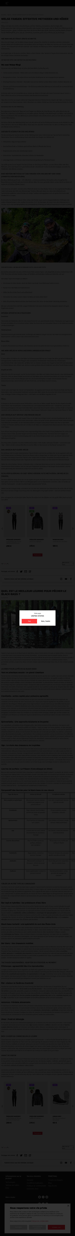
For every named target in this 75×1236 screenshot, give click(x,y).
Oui (29, 621)
